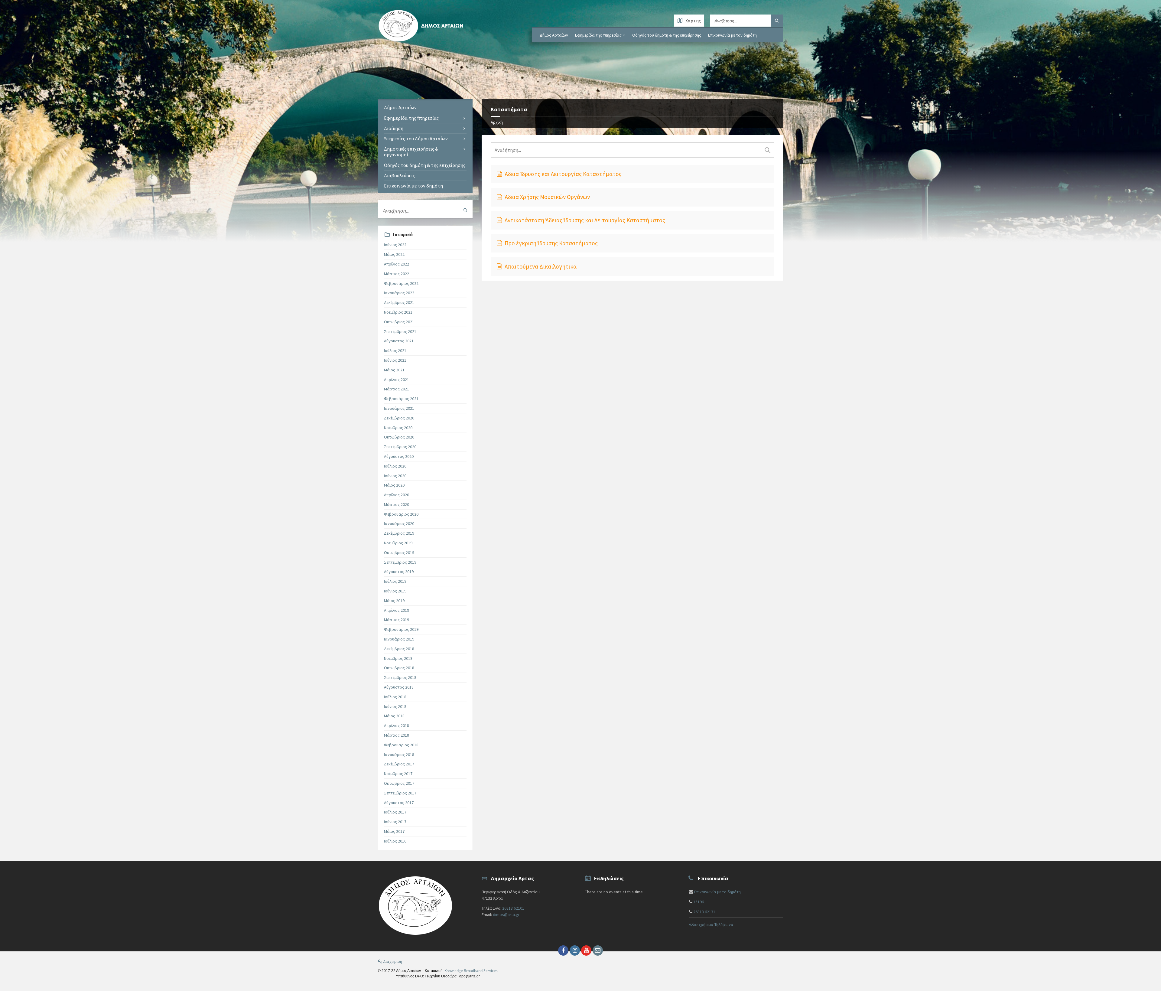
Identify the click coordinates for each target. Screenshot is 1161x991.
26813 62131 (704, 911)
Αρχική (497, 122)
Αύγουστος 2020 (399, 456)
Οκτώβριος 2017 (399, 783)
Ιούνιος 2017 (395, 821)
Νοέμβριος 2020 (398, 427)
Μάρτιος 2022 (396, 273)
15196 (698, 902)
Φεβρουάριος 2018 (401, 745)
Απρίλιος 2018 (396, 725)
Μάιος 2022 (394, 254)
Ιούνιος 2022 (395, 244)
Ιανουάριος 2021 (399, 408)
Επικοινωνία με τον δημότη (732, 35)
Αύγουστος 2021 (399, 341)
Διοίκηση (393, 128)
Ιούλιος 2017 (395, 812)
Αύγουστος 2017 (399, 802)
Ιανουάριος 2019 (399, 639)
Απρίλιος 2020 (396, 494)
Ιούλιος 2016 (395, 841)
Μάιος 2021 (394, 370)
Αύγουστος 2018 (399, 687)
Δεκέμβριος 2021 (399, 302)
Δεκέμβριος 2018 (399, 648)
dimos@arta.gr (506, 914)
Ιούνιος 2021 (395, 360)
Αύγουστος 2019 (399, 571)
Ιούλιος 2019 (395, 581)
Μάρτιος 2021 (396, 389)
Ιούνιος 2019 (395, 591)
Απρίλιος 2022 (396, 264)
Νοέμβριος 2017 (398, 773)
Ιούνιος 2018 (395, 706)
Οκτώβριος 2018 (399, 667)
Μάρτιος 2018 (396, 735)
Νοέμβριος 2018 (398, 658)
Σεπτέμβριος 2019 (400, 562)
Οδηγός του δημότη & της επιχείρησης (666, 35)
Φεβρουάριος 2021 (401, 398)
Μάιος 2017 (394, 831)
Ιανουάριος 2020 (399, 523)
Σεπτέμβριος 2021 (400, 331)
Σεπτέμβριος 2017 (400, 793)
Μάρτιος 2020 (396, 504)
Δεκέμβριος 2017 (399, 764)
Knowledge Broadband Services (471, 970)
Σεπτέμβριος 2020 (400, 446)
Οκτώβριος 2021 (399, 321)
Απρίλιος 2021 (396, 379)
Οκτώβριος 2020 (399, 437)
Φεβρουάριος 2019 (401, 629)
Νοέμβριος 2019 (398, 543)
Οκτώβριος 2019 (399, 552)
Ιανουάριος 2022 (399, 292)
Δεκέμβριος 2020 (399, 418)
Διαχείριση (392, 961)
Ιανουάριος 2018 (399, 754)
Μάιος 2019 (394, 600)
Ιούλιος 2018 (395, 696)
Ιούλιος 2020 (395, 466)
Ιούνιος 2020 (395, 475)
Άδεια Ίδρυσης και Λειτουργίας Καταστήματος (563, 174)
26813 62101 (513, 908)
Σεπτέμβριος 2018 (400, 677)
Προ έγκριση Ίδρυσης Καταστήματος (551, 243)
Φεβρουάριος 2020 (401, 514)
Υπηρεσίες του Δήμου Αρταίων (416, 138)
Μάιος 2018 (394, 716)
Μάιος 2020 (394, 485)
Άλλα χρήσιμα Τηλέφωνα (711, 924)
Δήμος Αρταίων (554, 35)
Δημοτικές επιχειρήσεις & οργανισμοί (411, 152)
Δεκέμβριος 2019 (399, 533)
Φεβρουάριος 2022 (401, 283)
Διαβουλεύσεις (399, 175)
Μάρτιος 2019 (396, 619)
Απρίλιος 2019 (396, 610)
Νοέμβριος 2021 (398, 312)
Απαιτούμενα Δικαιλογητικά (541, 266)
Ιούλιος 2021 (395, 350)
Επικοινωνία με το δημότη (717, 892)
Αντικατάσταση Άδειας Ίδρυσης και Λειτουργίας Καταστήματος (585, 220)
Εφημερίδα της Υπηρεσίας (598, 35)
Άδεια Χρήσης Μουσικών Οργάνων (547, 196)
